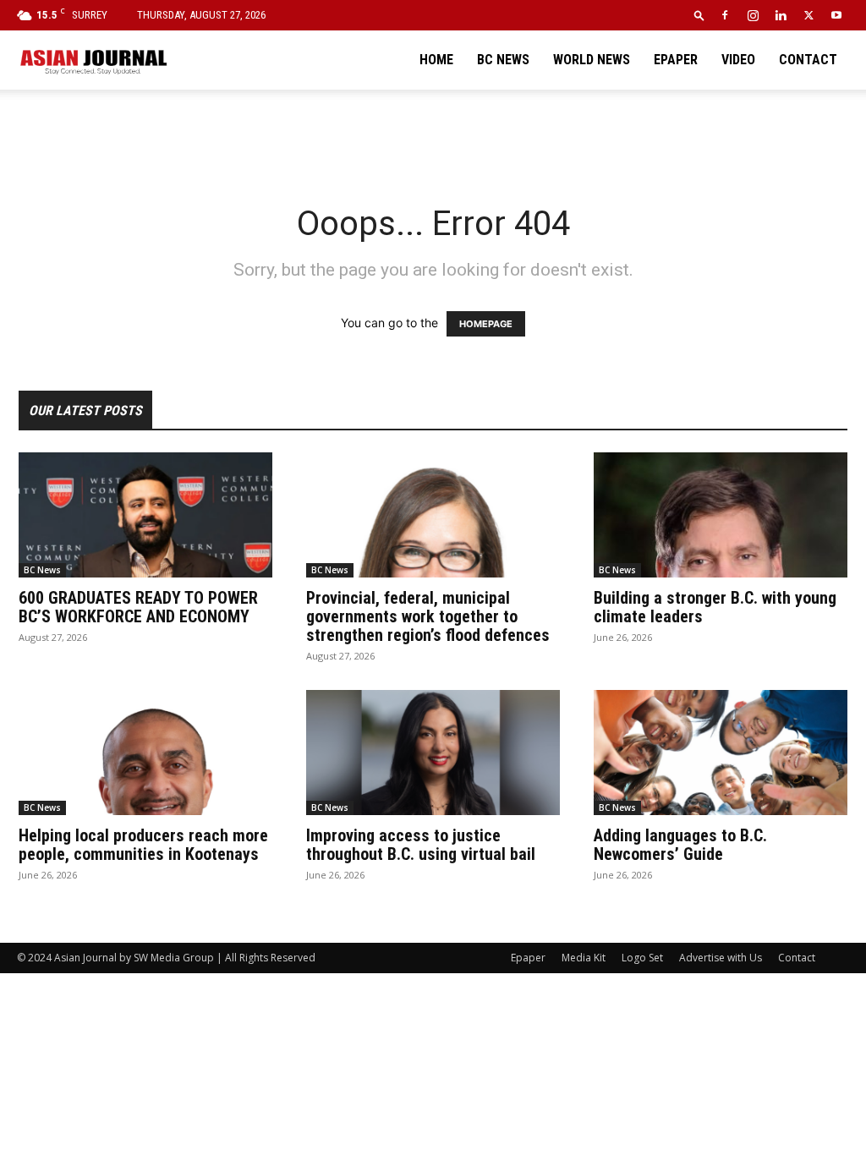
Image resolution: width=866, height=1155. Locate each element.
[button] (699, 14)
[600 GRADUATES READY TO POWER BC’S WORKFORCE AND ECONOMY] (145, 515)
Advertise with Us (720, 957)
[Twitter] (808, 15)
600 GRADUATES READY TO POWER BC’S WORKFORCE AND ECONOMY (138, 607)
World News (591, 60)
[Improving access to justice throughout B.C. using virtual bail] (433, 752)
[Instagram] (752, 15)
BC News (503, 60)
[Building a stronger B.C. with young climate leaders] (720, 515)
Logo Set (642, 957)
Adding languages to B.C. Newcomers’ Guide (680, 844)
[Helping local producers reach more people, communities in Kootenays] (145, 752)
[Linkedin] (780, 15)
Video (738, 60)
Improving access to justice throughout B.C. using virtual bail (420, 844)
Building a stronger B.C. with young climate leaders (715, 607)
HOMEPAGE (485, 324)
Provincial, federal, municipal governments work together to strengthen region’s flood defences (428, 616)
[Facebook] (724, 15)
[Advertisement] (433, 135)
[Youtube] (836, 15)
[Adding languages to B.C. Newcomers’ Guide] (720, 752)
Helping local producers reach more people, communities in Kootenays (143, 844)
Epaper (676, 60)
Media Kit (584, 957)
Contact (808, 60)
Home (436, 60)
